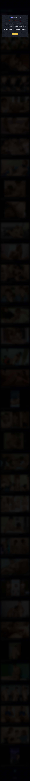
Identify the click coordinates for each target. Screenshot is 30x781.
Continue (15, 34)
